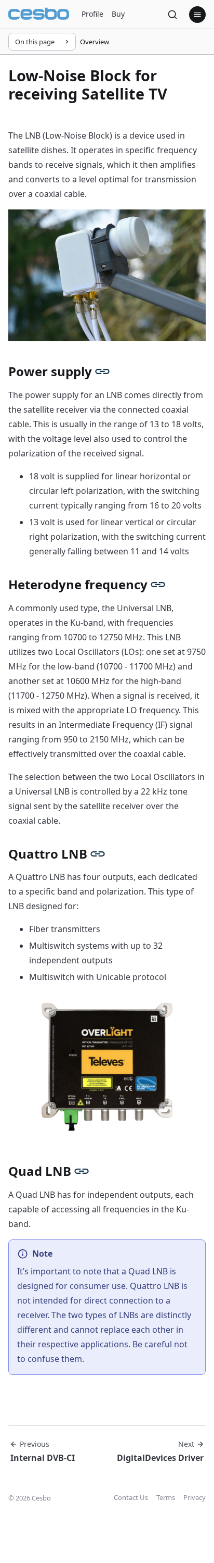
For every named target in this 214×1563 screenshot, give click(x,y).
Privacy (194, 1497)
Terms (165, 1497)
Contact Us (131, 1497)
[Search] (172, 14)
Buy (118, 14)
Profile (92, 14)
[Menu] (197, 14)
